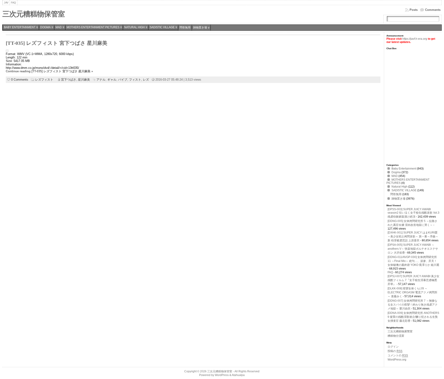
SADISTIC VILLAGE (162, 27)
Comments (433, 10)
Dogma (45, 27)
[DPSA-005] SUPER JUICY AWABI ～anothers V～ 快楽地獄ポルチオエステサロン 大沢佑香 (413, 248)
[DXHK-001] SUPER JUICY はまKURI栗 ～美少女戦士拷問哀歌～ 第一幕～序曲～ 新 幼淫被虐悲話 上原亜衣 (413, 236)
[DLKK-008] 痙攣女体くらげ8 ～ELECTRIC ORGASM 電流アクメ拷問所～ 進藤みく (412, 292)
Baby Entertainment (19, 27)
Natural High (134, 27)
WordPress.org (397, 359)
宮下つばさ (68, 79)
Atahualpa (238, 375)
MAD (59, 27)
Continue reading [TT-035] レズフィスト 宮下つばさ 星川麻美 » (49, 71)
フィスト (135, 79)
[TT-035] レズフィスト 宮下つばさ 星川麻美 (56, 43)
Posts (414, 10)
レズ (146, 79)
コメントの (398, 355)
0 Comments (19, 79)
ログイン (393, 346)
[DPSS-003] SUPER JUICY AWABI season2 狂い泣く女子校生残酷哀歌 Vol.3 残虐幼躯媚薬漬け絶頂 (413, 213)
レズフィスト (44, 79)
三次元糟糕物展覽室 (400, 331)
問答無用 (185, 27)
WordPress (222, 375)
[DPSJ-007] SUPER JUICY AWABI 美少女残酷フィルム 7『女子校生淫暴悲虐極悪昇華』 (413, 280)
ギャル (111, 79)
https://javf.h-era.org (414, 38)
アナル (100, 79)
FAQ (390, 272)
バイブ (122, 79)
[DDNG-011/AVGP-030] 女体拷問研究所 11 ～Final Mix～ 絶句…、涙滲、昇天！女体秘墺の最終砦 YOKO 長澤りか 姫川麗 (413, 261)
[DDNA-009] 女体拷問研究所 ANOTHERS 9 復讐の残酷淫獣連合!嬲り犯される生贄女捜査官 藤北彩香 (413, 316)
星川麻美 (84, 79)
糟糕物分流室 (396, 335)
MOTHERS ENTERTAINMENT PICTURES (93, 27)
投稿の (395, 351)
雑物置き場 (200, 27)
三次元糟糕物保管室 (33, 14)
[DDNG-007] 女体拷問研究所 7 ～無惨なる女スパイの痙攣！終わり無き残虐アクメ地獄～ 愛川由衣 (413, 304)
